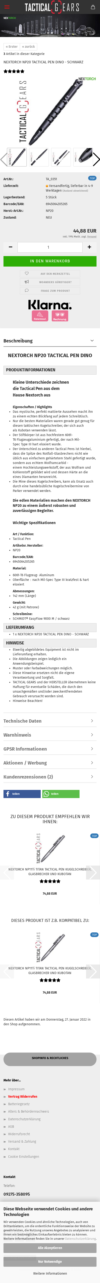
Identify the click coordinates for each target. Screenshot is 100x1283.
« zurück (28, 47)
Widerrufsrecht (19, 1134)
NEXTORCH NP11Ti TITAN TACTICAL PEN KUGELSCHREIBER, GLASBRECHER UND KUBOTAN (49, 871)
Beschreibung (18, 341)
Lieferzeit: (10, 186)
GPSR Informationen (25, 749)
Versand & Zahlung (22, 1142)
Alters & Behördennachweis (28, 1112)
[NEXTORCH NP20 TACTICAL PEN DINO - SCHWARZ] (50, 112)
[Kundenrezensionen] (13, 74)
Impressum (16, 1089)
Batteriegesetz (19, 1104)
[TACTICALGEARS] (50, 7)
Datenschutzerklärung (80, 1238)
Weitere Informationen (50, 1274)
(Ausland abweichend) (75, 190)
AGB (11, 1127)
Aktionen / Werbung (25, 763)
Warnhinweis (17, 735)
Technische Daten (22, 721)
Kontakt (14, 1149)
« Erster (12, 47)
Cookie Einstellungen (23, 1157)
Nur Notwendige (50, 1262)
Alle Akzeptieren (50, 1248)
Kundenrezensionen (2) (28, 777)
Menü (7, 7)
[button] (48, 33)
